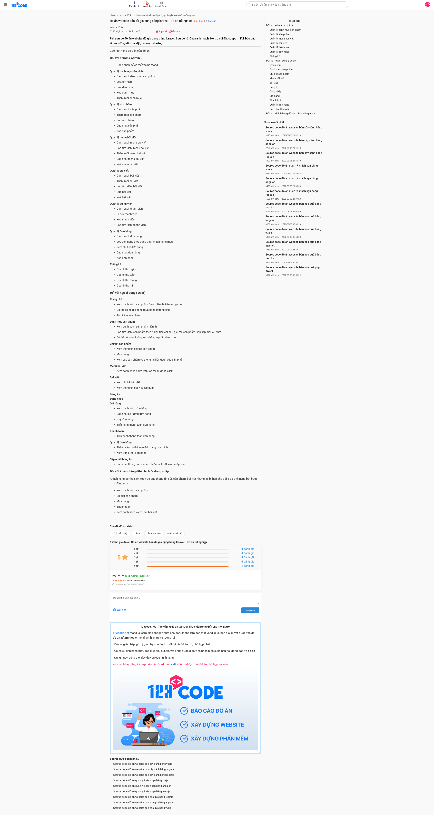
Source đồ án (117, 27)
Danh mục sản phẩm (281, 69)
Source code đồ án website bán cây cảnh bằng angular (144, 769)
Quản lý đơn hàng (279, 51)
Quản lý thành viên (280, 47)
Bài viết (274, 82)
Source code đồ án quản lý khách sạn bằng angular (142, 785)
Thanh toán (276, 100)
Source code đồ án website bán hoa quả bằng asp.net (293, 243)
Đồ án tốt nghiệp (120, 533)
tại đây (173, 664)
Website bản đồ (174, 533)
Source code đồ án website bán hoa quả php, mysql (292, 269)
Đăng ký (274, 87)
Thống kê (275, 56)
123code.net (121, 633)
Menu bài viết (277, 78)
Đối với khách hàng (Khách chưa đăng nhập (290, 113)
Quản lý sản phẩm (280, 34)
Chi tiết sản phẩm (279, 73)
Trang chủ (275, 65)
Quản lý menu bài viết (282, 38)
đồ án (137, 533)
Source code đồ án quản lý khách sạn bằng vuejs (140, 780)
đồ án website (154, 533)
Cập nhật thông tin (280, 109)
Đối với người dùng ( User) (281, 60)
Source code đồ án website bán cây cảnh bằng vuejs (142, 763)
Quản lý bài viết (278, 43)
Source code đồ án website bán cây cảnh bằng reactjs (143, 774)
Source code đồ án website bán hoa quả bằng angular (143, 802)
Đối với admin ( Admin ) (279, 25)
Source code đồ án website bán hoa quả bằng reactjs (143, 796)
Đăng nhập (275, 91)
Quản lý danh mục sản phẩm (285, 29)
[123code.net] (19, 6)
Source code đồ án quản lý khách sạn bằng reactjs (141, 791)
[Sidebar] (5, 5)
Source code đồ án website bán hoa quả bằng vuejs (142, 807)
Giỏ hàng (275, 95)
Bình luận (250, 610)
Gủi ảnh (121, 610)
